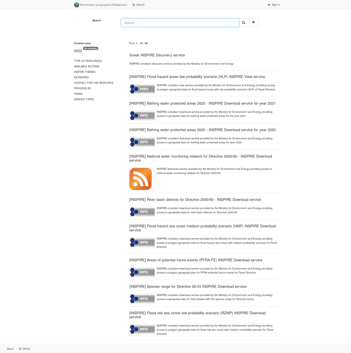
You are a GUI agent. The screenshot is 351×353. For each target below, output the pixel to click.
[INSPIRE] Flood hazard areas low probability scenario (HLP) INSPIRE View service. (197, 76)
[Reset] (254, 22)
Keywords (81, 77)
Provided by (82, 88)
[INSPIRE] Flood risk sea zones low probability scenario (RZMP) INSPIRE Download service (197, 314)
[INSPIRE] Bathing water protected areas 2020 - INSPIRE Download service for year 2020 (202, 129)
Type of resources (88, 61)
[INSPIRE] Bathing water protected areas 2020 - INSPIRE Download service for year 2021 (202, 103)
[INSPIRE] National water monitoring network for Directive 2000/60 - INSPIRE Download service (200, 158)
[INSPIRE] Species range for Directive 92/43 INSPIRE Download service (187, 286)
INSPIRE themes (84, 72)
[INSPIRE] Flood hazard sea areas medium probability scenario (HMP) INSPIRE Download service (202, 227)
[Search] (244, 22)
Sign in (275, 4)
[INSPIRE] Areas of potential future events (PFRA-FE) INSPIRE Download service (195, 259)
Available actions (86, 66)
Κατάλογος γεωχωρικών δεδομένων (103, 4)
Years (78, 94)
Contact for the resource (93, 83)
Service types (84, 99)
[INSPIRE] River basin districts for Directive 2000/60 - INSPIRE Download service (195, 199)
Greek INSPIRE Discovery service (157, 55)
